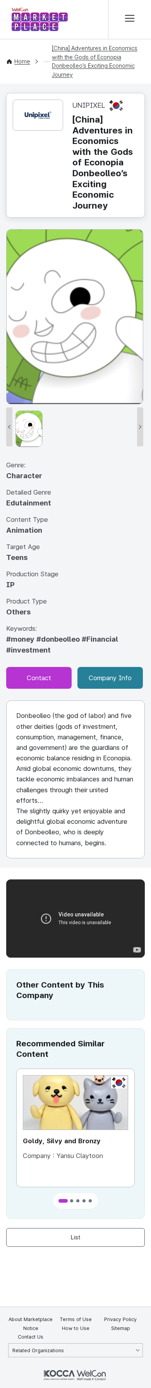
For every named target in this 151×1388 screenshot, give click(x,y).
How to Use (75, 1328)
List (76, 1237)
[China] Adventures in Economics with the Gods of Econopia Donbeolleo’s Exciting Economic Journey (94, 61)
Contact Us (30, 1337)
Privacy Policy (120, 1319)
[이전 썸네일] (9, 426)
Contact (39, 678)
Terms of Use (76, 1319)
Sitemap (120, 1328)
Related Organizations (38, 1350)
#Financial (100, 639)
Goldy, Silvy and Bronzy (62, 1141)
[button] (63, 1201)
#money (21, 639)
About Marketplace (31, 1319)
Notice (30, 1328)
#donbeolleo (59, 639)
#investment (28, 650)
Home (22, 61)
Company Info (110, 678)
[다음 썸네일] (140, 426)
